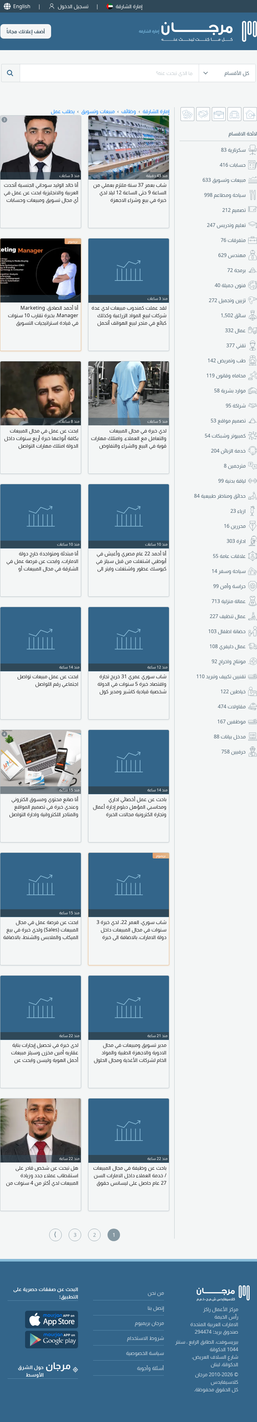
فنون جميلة (230, 285)
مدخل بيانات (230, 736)
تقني (236, 345)
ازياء (238, 510)
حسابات (233, 164)
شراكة (236, 405)
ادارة (236, 541)
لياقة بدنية (232, 480)
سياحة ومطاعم (225, 195)
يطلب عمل (63, 111)
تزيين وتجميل (227, 300)
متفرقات (233, 240)
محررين (235, 525)
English (21, 6)
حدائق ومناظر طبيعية (220, 495)
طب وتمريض (226, 360)
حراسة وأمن (229, 586)
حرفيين (233, 751)
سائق (233, 315)
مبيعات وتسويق (224, 179)
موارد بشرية (230, 390)
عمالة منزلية (229, 601)
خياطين (233, 691)
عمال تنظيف (228, 616)
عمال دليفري (227, 646)
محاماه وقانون (226, 375)
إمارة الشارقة (129, 6)
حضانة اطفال (227, 631)
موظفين (231, 721)
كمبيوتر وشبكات (225, 435)
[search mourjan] (11, 73)
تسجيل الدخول (73, 6)
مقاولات (232, 706)
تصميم (234, 210)
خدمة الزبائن (228, 450)
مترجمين (235, 465)
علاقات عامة (229, 556)
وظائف (128, 111)
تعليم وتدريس (226, 225)
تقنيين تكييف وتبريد (221, 676)
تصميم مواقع (228, 420)
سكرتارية (233, 149)
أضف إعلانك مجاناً (26, 31)
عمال (235, 330)
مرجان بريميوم (149, 1323)
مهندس (232, 255)
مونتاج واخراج (229, 661)
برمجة (236, 270)
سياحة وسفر (229, 571)
